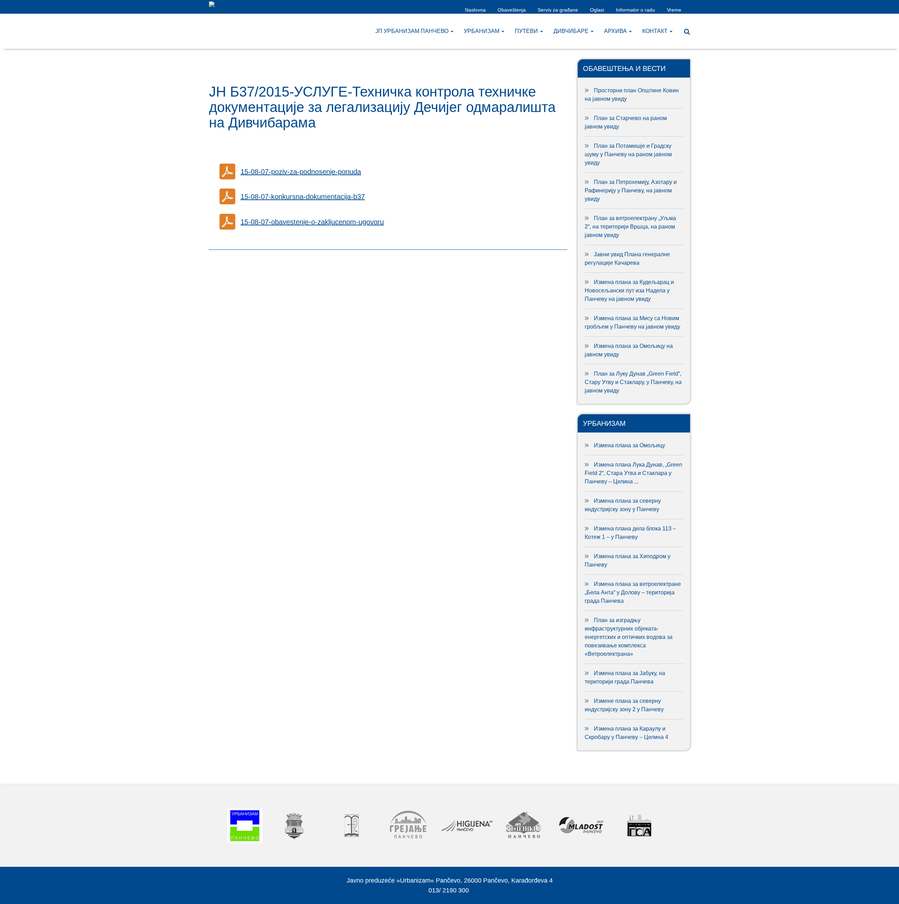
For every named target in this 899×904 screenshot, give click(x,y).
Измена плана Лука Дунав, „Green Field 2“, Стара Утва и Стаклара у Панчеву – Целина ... (633, 473)
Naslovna (475, 10)
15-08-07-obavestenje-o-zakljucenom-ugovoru (312, 222)
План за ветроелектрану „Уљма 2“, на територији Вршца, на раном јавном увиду (630, 226)
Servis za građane (558, 10)
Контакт (655, 31)
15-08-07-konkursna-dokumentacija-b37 (303, 196)
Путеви (527, 31)
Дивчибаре (571, 31)
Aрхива (616, 31)
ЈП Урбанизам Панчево (412, 31)
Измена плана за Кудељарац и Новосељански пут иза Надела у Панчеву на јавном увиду (629, 290)
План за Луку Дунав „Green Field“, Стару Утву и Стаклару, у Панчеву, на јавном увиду (633, 382)
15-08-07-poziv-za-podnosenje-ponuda (301, 172)
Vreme (674, 10)
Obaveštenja (512, 10)
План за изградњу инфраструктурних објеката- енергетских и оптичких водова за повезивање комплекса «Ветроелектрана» (628, 637)
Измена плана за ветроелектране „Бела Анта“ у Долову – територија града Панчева (633, 592)
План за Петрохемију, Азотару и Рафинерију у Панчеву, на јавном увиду (631, 190)
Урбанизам (482, 31)
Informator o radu (635, 10)
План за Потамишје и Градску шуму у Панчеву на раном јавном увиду (628, 154)
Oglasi (597, 10)
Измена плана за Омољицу (629, 445)
